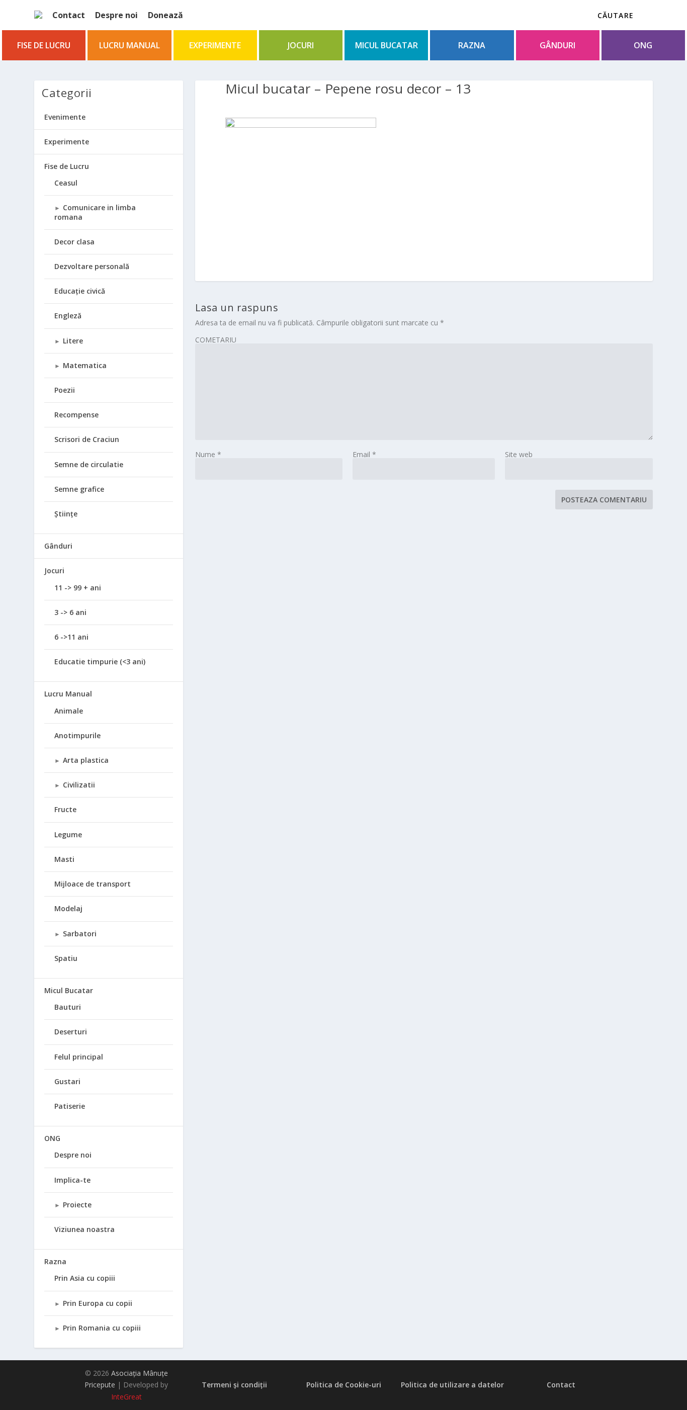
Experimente (215, 45)
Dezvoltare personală (91, 266)
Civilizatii (79, 784)
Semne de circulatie (88, 464)
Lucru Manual (129, 45)
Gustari (67, 1081)
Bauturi (67, 1007)
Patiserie (69, 1106)
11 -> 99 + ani (77, 587)
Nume (208, 454)
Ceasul (65, 183)
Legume (68, 834)
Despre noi (116, 15)
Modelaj (68, 908)
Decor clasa (74, 241)
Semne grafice (79, 489)
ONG (643, 45)
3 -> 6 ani (70, 612)
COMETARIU (215, 339)
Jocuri (301, 45)
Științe (65, 513)
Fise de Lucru (43, 45)
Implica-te (72, 1180)
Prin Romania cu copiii (102, 1328)
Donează (165, 15)
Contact (68, 15)
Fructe (65, 809)
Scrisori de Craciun (86, 439)
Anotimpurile (77, 735)
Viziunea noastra (84, 1229)
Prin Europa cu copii (97, 1303)
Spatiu (65, 958)
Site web (519, 454)
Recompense (76, 414)
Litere (73, 340)
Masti (64, 859)
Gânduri (557, 45)
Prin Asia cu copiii (84, 1278)
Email (364, 454)
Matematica (85, 365)
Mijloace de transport (92, 884)
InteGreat (126, 1396)
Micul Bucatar (386, 45)
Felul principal (78, 1057)
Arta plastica (86, 760)
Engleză (67, 315)
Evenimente (64, 117)
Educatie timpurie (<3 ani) (99, 661)
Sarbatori (80, 933)
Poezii (64, 390)
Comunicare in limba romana (95, 212)
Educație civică (79, 291)
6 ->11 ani (71, 637)
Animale (68, 711)
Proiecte (77, 1204)
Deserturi (70, 1031)
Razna (471, 45)
